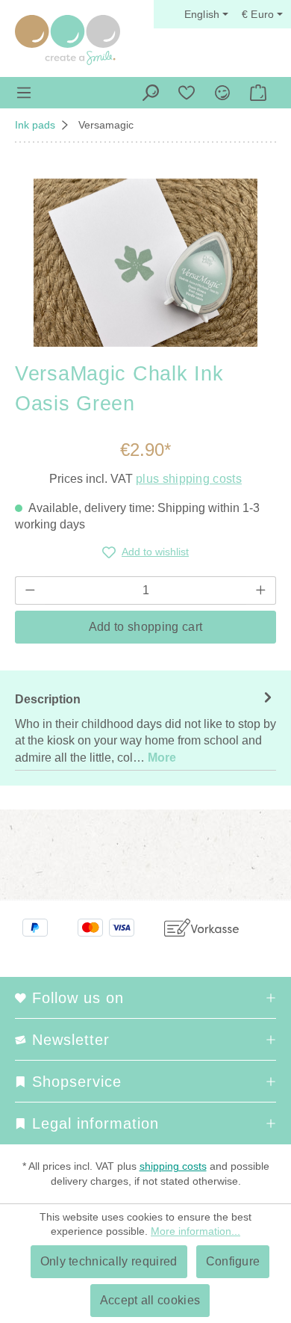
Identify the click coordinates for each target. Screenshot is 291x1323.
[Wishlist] (186, 92)
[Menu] (24, 92)
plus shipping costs (189, 478)
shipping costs (173, 1166)
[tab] (145, 728)
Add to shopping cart (145, 626)
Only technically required (109, 1261)
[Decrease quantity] (30, 590)
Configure (233, 1261)
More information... (195, 1231)
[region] (145, 263)
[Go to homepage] (67, 40)
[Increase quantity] (261, 590)
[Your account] (222, 92)
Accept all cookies (150, 1300)
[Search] (151, 92)
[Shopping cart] (258, 92)
